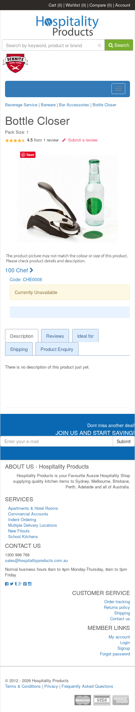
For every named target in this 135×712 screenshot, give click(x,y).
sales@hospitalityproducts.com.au (36, 560)
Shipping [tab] (19, 349)
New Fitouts (19, 531)
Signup (123, 648)
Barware (48, 105)
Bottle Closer (104, 105)
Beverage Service (21, 105)
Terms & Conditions (23, 686)
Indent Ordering (22, 519)
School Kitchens (23, 536)
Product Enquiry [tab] (56, 349)
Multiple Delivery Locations (32, 525)
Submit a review (81, 140)
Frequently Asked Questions (87, 686)
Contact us (120, 618)
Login (125, 642)
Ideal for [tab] (85, 335)
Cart (55, 5)
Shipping (122, 613)
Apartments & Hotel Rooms (33, 508)
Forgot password (115, 654)
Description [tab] (21, 335)
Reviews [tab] (55, 335)
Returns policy (117, 607)
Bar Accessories (74, 105)
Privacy (51, 686)
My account (119, 637)
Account (122, 5)
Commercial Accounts (28, 514)
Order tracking (117, 601)
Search (121, 45)
